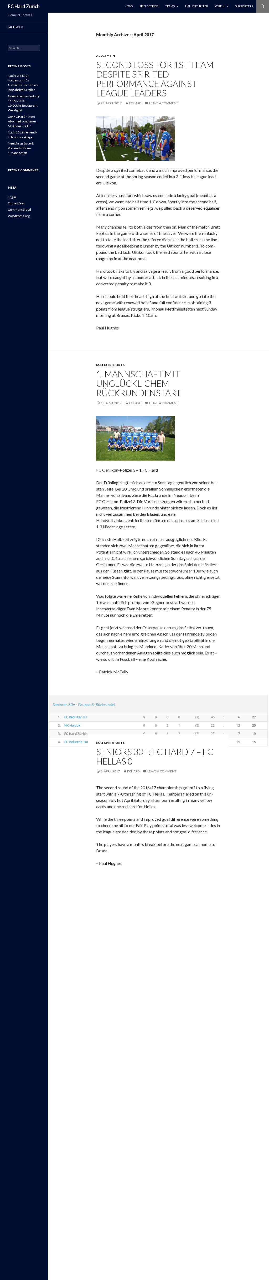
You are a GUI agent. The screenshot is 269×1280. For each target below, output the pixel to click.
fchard (135, 103)
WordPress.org (19, 216)
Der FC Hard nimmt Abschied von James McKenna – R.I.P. (22, 121)
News (129, 6)
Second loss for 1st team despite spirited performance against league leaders (155, 78)
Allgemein (105, 56)
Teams (170, 6)
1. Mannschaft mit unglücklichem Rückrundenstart (138, 383)
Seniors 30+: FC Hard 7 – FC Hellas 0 (154, 756)
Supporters (244, 6)
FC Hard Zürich (24, 6)
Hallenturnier (196, 6)
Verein (220, 6)
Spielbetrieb (148, 6)
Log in (12, 197)
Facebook (15, 27)
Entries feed (16, 203)
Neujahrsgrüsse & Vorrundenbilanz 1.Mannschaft (21, 148)
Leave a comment (163, 103)
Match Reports (110, 365)
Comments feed (19, 209)
